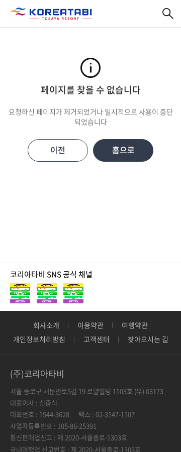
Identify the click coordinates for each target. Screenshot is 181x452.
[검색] (168, 14)
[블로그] (47, 293)
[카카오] (20, 293)
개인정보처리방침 (39, 339)
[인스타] (73, 293)
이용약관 (90, 325)
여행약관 (135, 325)
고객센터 (96, 339)
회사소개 (46, 325)
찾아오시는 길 (148, 339)
